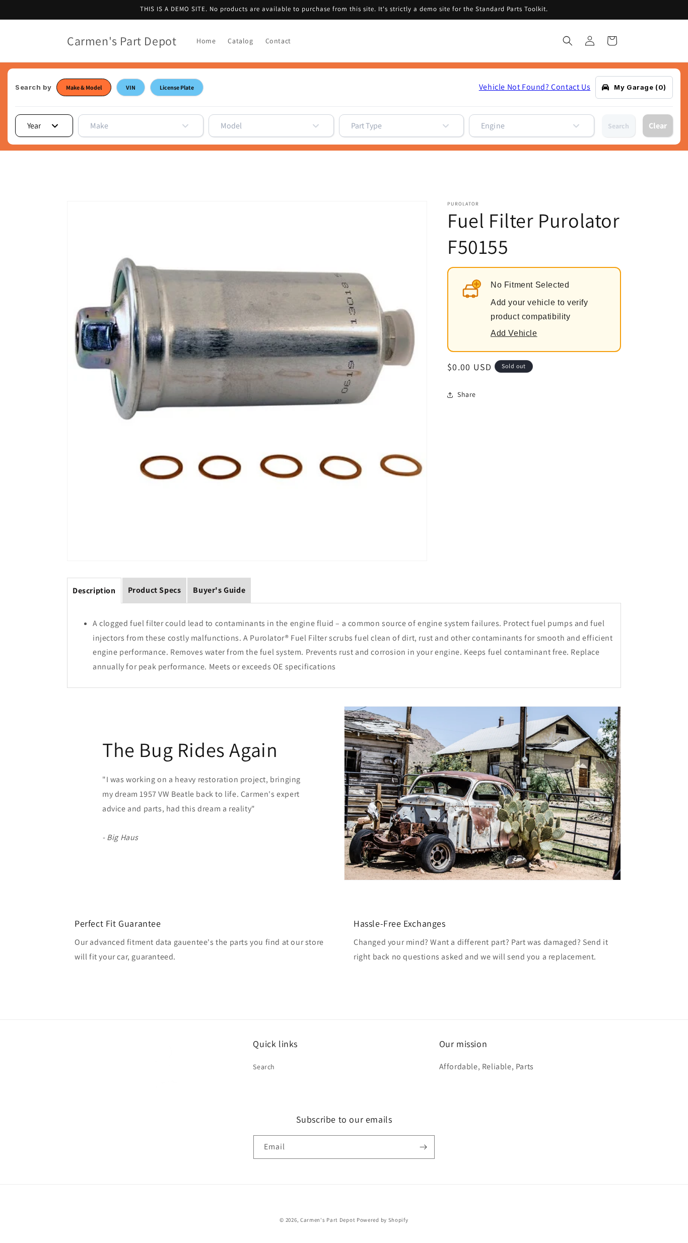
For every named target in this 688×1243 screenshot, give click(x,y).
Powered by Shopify (382, 1219)
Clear (658, 125)
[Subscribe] (423, 1147)
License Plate (177, 87)
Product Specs (154, 590)
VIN (130, 87)
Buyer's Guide (219, 590)
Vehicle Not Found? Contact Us (534, 87)
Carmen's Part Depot (327, 1219)
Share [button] (466, 394)
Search (618, 125)
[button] (568, 41)
